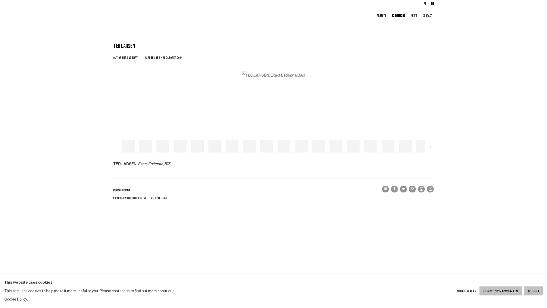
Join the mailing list (385, 189)
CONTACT (427, 16)
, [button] (128, 146)
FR (425, 4)
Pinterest (412, 189)
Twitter (403, 189)
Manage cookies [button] (121, 190)
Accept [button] (533, 291)
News (414, 16)
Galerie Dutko (164, 16)
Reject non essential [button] (501, 291)
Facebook (394, 189)
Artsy (430, 189)
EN (432, 4)
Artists (381, 16)
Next (431, 148)
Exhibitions (398, 16)
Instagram (421, 189)
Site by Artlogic (159, 198)
